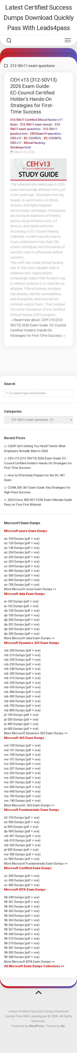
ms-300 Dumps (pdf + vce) (22, 778)
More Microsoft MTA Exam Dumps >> (30, 961)
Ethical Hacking (34, 142)
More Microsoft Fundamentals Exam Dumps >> (36, 863)
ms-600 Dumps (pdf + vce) (22, 791)
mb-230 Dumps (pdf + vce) (22, 664)
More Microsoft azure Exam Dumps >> (30, 589)
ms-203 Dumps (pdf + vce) (22, 773)
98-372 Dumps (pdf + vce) (21, 938)
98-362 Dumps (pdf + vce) (21, 906)
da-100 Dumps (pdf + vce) (21, 610)
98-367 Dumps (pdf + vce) (21, 929)
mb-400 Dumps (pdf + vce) (22, 692)
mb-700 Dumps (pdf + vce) (22, 705)
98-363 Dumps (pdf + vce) (21, 911)
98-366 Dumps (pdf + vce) (21, 925)
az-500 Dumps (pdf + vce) (21, 575)
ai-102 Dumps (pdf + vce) (21, 606)
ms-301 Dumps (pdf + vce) (22, 782)
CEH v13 (15, 138)
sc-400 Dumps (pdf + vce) (21, 885)
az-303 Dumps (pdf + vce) (21, 561)
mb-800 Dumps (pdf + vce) (22, 710)
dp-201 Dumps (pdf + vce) (21, 624)
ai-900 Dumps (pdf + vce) (21, 827)
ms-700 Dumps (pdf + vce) (22, 796)
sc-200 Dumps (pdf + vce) (21, 876)
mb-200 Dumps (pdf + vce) (22, 650)
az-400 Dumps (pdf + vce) (21, 571)
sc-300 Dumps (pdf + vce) (21, 880)
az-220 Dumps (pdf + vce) (21, 557)
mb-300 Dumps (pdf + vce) (22, 673)
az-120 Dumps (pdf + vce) (21, 543)
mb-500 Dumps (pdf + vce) (22, 696)
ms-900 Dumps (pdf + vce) (22, 854)
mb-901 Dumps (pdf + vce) (22, 836)
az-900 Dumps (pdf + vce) (21, 822)
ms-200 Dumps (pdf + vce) (22, 764)
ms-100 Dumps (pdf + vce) (22, 754)
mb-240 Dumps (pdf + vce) (22, 669)
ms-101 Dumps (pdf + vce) (22, 759)
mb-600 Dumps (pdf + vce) (22, 701)
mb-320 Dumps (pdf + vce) (22, 683)
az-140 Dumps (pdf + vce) (21, 548)
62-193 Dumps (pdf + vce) (21, 817)
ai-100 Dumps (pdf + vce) (21, 601)
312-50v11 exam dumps (36, 124)
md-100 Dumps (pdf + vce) (22, 745)
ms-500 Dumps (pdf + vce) (22, 787)
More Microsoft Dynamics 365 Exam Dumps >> (36, 733)
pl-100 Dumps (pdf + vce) (21, 715)
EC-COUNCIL (32, 138)
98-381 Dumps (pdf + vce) (21, 948)
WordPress (36, 1026)
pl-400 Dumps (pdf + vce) (21, 724)
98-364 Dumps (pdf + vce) (21, 916)
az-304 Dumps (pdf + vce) (21, 566)
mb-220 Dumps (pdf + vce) (22, 659)
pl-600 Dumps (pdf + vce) (21, 729)
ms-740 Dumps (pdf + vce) (22, 800)
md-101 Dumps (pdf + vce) (22, 750)
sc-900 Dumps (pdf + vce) (21, 859)
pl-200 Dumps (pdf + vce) (21, 719)
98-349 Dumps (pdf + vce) (21, 897)
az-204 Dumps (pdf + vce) (21, 552)
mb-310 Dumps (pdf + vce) (22, 678)
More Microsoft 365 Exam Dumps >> (29, 805)
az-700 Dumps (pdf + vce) (21, 584)
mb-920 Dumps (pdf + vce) (22, 845)
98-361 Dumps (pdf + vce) (21, 902)
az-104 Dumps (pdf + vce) (21, 538)
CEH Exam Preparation (45, 133)
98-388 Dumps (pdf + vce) (21, 957)
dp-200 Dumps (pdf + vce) (21, 620)
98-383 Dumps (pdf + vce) (21, 952)
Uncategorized (20, 147)
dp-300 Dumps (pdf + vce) (21, 634)
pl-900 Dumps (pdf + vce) (21, 850)
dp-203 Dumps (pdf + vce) (21, 629)
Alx (63, 1026)
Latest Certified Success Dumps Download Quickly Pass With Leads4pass (38, 17)
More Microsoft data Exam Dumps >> (29, 638)
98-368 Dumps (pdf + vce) (21, 934)
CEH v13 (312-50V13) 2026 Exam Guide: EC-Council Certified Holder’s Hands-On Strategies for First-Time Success (38, 463)
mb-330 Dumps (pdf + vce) (22, 687)
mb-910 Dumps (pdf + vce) (22, 840)
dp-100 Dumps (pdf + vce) (21, 615)
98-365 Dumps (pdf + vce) (21, 920)
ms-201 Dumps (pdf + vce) (22, 768)
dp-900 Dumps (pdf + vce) (21, 831)
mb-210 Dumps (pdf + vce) (22, 655)
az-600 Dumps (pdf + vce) (21, 580)
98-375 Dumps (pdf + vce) (21, 943)
